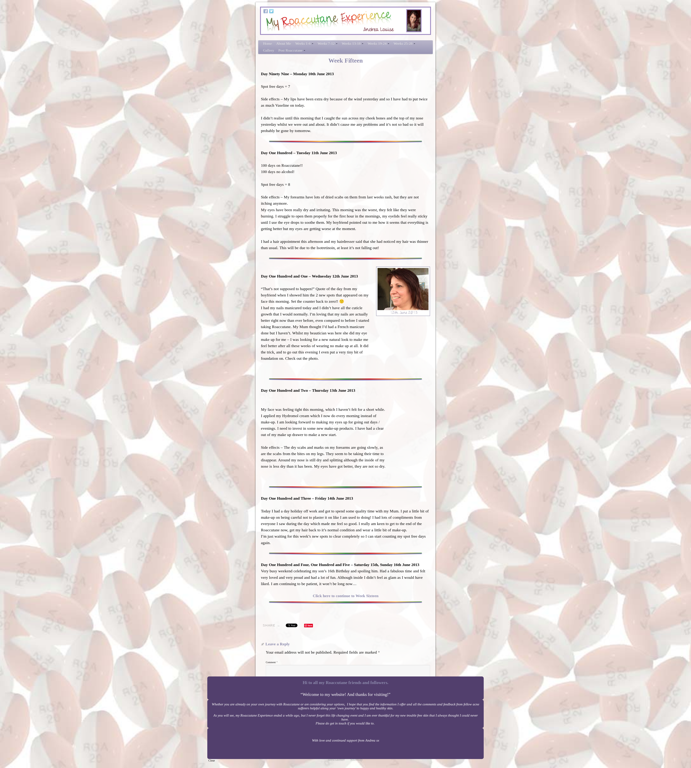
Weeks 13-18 (351, 44)
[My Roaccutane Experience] (345, 21)
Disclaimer (336, 759)
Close (211, 760)
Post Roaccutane (290, 50)
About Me (283, 44)
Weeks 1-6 (303, 44)
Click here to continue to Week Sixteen (345, 596)
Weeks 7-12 (326, 44)
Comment (272, 662)
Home (267, 44)
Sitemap (356, 759)
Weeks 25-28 (403, 44)
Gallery (268, 50)
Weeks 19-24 (377, 44)
